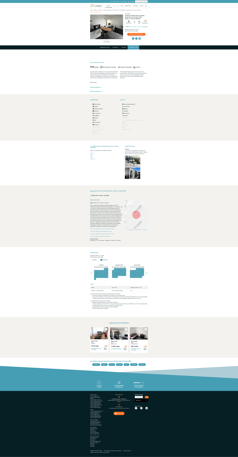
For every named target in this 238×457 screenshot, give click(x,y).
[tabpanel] (101, 272)
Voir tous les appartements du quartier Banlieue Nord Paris (102, 228)
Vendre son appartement (94, 433)
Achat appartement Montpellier (96, 424)
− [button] (126, 203)
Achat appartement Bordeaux (95, 422)
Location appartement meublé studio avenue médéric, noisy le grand (130, 10)
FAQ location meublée (94, 442)
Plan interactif (115, 47)
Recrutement (92, 440)
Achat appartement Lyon (94, 423)
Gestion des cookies (127, 450)
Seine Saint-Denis (115, 10)
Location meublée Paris (94, 396)
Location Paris (100, 10)
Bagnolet (104, 364)
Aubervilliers (96, 364)
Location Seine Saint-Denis (107, 10)
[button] (92, 26)
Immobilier (95, 10)
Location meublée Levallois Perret (96, 401)
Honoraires (92, 445)
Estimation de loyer (93, 428)
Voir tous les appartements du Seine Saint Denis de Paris (101, 233)
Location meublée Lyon (94, 413)
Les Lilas (111, 364)
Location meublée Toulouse (95, 417)
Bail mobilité (92, 429)
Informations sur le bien (104, 47)
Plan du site (92, 446)
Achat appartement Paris (94, 421)
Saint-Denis (134, 364)
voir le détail (144, 26)
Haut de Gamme (116, 5)
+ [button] (126, 201)
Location (108, 5)
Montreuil (119, 364)
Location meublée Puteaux (95, 406)
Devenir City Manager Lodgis (95, 441)
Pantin (126, 364)
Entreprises (135, 5)
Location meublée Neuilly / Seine (96, 404)
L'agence (141, 5)
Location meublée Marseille (95, 414)
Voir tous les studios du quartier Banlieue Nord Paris (101, 231)
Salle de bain (92, 159)
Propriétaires (128, 5)
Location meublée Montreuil (95, 402)
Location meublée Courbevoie (95, 399)
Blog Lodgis (92, 443)
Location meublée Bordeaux (95, 412)
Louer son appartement (94, 432)
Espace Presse (93, 438)
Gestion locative (93, 431)
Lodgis (91, 10)
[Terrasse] (132, 161)
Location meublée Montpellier (95, 416)
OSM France (146, 229)
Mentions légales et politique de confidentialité (112, 450)
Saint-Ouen (142, 364)
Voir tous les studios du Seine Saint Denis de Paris (100, 236)
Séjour (91, 154)
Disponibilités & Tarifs (133, 47)
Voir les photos (106, 41)
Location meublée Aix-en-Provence (96, 411)
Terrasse (92, 153)
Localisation (123, 47)
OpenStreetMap (136, 229)
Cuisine (91, 156)
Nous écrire (120, 413)
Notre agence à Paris (94, 437)
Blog (146, 5)
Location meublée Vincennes (95, 407)
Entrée (91, 157)
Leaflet (129, 229)
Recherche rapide (139, 394)
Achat (122, 5)
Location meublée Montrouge (95, 403)
